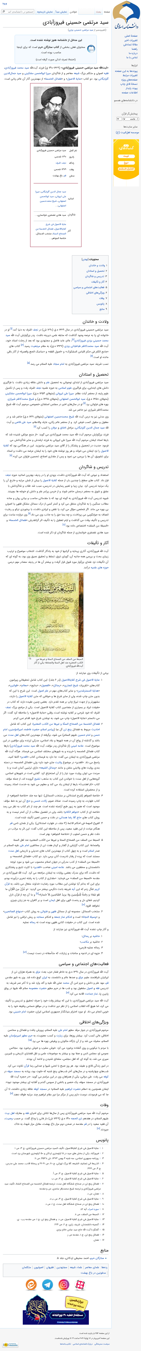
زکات (44, 801)
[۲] (73, 339)
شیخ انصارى (71, 685)
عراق (38, 972)
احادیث (95, 729)
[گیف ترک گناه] (126, 162)
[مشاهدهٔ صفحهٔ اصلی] (126, 14)
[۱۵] (30, 1040)
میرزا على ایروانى (65, 393)
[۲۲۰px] (56, 116)
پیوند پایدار (132, 88)
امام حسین (84, 735)
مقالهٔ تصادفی (130, 45)
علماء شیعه (76, 1267)
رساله (32, 922)
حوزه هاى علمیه (100, 567)
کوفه (106, 1076)
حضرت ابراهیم (73, 1089)
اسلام (91, 851)
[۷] (35, 426)
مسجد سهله (14, 1071)
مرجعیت (35, 346)
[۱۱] (37, 893)
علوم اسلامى (65, 388)
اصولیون (38, 1267)
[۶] (84, 403)
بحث (98, 12)
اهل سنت (13, 735)
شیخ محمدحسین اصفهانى (59, 416)
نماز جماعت (91, 994)
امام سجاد (58, 364)
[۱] (11, 328)
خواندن (73, 12)
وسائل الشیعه (47, 768)
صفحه (107, 12)
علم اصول (43, 691)
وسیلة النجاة (89, 917)
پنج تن (67, 729)
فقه (97, 988)
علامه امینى (77, 746)
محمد (66, 983)
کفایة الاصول (50, 480)
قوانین (13, 685)
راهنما (135, 49)
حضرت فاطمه (31, 729)
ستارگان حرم (97, 1258)
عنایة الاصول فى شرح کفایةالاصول (81, 680)
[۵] (28, 363)
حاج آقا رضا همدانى (70, 817)
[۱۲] (83, 904)
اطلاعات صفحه (130, 93)
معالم (24, 685)
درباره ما (133, 53)
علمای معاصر (92, 1267)
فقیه (106, 73)
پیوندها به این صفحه (126, 71)
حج (28, 801)
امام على (24, 845)
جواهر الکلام (71, 812)
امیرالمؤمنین (16, 729)
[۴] (92, 356)
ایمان (52, 900)
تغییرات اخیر (131, 40)
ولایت (58, 762)
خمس (36, 801)
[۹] (29, 513)
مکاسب (85, 942)
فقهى (53, 911)
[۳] (22, 345)
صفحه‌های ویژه (129, 80)
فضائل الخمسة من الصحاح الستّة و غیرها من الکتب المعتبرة (66, 724)
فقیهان (50, 1267)
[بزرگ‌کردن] (30, 659)
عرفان (54, 428)
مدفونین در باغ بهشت (93, 1273)
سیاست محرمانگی (102, 1344)
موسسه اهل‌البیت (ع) (127, 132)
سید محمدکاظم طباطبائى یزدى (81, 346)
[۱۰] (64, 524)
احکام (69, 917)
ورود (4, 3)
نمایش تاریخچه (45, 12)
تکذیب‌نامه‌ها (65, 1344)
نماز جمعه (59, 917)
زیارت (59, 1035)
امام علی (62, 1030)
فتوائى (44, 911)
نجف (35, 330)
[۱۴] (67, 993)
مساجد (40, 917)
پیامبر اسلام (47, 729)
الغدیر (24, 757)
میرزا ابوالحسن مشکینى (37, 73)
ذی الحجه (76, 1118)
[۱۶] (11, 1093)
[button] (105, 258)
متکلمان (26, 1267)
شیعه (76, 73)
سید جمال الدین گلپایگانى (53, 192)
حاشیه (96, 936)
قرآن (26, 1066)
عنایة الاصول (74, 79)
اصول (90, 988)
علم (48, 382)
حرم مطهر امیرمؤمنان (20, 1035)
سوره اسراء (93, 1209)
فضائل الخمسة (53, 79)
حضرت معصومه (37, 988)
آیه (73, 889)
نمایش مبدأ (61, 12)
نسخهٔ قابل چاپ (129, 84)
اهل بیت (10, 1113)
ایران (44, 977)
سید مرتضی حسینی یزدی (81, 30)
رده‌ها (104, 1267)
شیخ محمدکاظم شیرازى (21, 399)
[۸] (11, 455)
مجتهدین (62, 1267)
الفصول (45, 685)
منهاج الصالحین (13, 911)
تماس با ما (132, 57)
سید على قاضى (23, 422)
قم (65, 176)
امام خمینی (19, 1011)
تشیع (37, 779)
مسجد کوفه (40, 1089)
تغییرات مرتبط (130, 75)
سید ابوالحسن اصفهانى (72, 399)
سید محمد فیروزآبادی (17, 68)
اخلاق (63, 428)
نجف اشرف (61, 163)
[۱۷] (98, 1128)
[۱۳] (25, 952)
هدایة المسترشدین (88, 691)
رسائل (56, 685)
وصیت (9, 1118)
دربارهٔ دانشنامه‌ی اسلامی (83, 1344)
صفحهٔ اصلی (131, 36)
